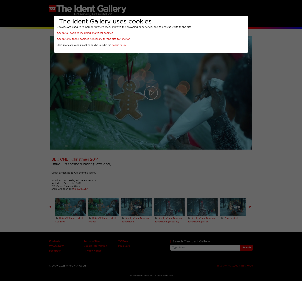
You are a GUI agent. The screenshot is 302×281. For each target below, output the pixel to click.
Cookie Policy (119, 45)
